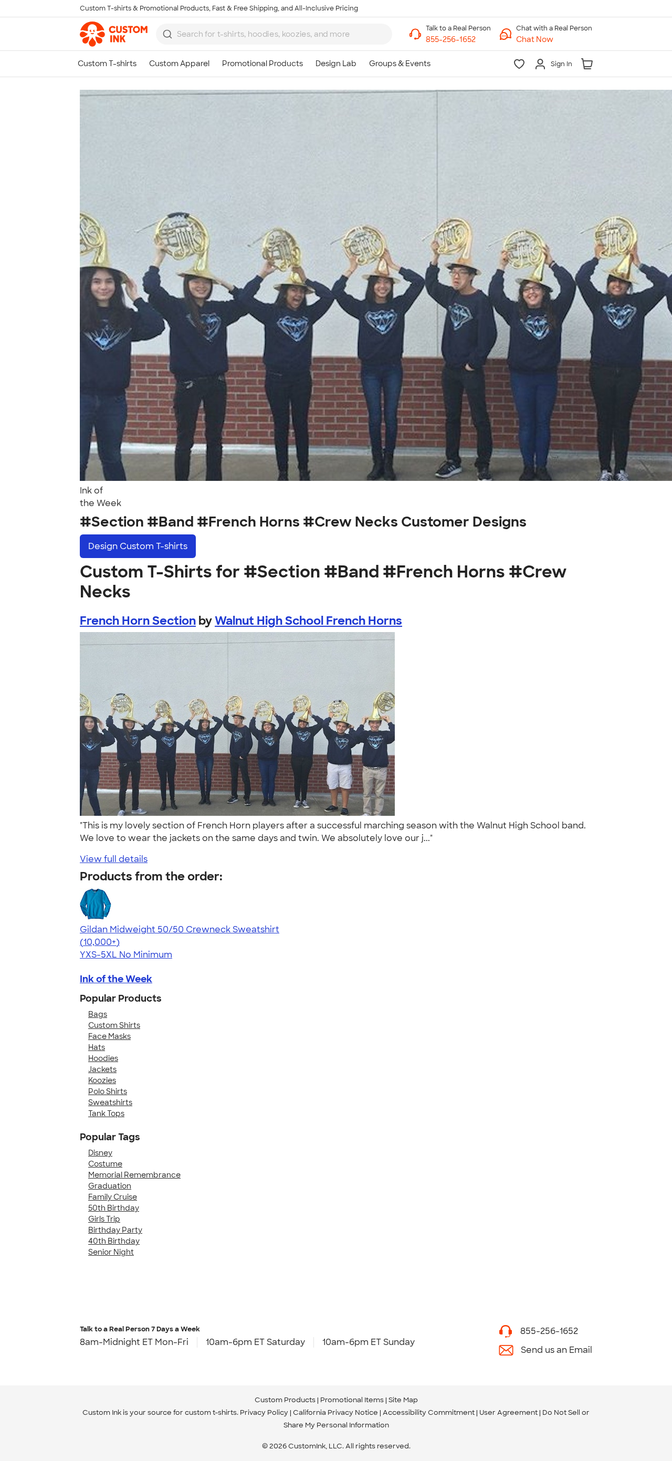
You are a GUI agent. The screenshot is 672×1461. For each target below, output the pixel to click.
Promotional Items (352, 1399)
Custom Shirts (114, 1025)
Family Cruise (112, 1197)
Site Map (403, 1399)
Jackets (102, 1069)
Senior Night (111, 1252)
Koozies (102, 1080)
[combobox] (274, 34)
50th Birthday (113, 1208)
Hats (96, 1047)
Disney (100, 1153)
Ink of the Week (116, 979)
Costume (105, 1164)
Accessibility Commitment (429, 1412)
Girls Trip (104, 1219)
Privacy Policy (264, 1412)
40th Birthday (114, 1241)
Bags (97, 1014)
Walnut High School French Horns (308, 620)
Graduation (109, 1186)
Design (137, 546)
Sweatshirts (110, 1102)
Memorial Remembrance (134, 1175)
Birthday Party (115, 1230)
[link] (114, 34)
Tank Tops (106, 1113)
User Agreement (508, 1412)
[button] (554, 39)
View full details (114, 859)
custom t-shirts (211, 1412)
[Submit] (167, 34)
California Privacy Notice (335, 1412)
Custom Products (285, 1399)
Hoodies (103, 1058)
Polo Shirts (107, 1091)
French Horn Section (138, 620)
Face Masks (109, 1036)
